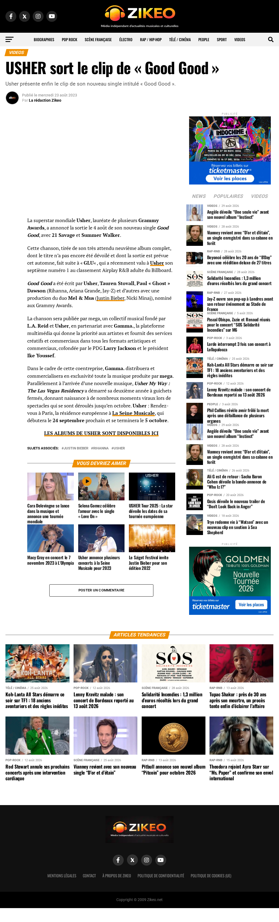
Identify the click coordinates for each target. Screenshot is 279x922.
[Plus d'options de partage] (12, 274)
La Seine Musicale (133, 413)
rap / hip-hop (151, 39)
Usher (157, 263)
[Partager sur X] (12, 248)
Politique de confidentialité (161, 875)
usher (119, 448)
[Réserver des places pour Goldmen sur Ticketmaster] (230, 579)
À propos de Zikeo (116, 875)
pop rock (69, 39)
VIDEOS (239, 39)
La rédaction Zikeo (45, 100)
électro (125, 39)
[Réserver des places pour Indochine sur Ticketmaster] (230, 149)
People (203, 39)
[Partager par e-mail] (12, 261)
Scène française (98, 39)
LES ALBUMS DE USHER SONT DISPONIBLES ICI (101, 433)
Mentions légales (61, 875)
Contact (89, 875)
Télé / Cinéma (180, 39)
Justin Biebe (110, 298)
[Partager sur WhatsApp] (12, 235)
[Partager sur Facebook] (12, 222)
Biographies (44, 39)
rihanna (101, 448)
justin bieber (76, 448)
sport (222, 39)
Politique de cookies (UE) (211, 875)
